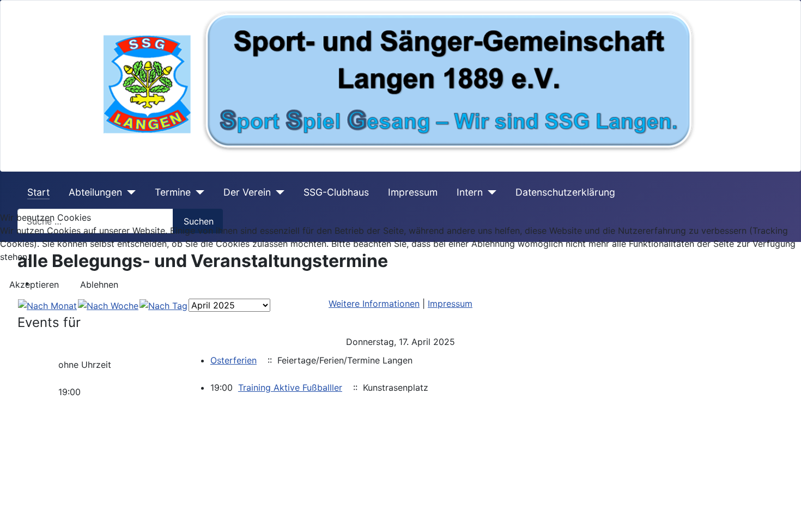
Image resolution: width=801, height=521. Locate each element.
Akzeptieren (34, 284)
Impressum (450, 303)
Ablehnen (99, 284)
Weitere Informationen (374, 303)
